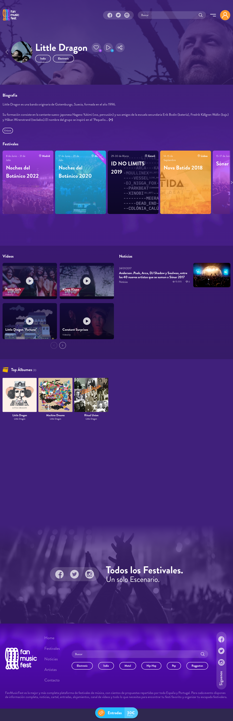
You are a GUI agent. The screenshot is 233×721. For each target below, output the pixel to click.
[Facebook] (109, 15)
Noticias (51, 659)
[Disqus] (116, 472)
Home (49, 638)
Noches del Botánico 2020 (75, 172)
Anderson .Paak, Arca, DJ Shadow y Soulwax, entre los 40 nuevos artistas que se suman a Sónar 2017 (153, 275)
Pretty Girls (13, 289)
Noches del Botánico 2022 (22, 172)
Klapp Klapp (70, 289)
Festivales (52, 648)
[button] (96, 47)
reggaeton (197, 666)
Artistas (50, 669)
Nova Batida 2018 (183, 168)
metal (128, 666)
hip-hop (151, 666)
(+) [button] (111, 119)
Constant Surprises (75, 329)
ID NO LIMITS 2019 (127, 168)
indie (43, 58)
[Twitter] (118, 15)
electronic (63, 58)
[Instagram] (126, 15)
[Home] (11, 21)
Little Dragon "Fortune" (21, 329)
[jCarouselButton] (231, 181)
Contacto (52, 680)
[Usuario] (225, 15)
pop (174, 666)
